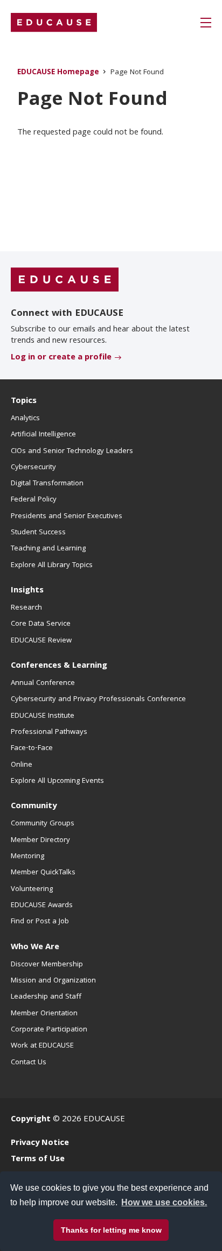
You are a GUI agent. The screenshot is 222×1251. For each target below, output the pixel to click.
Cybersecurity (33, 467)
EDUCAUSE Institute (42, 716)
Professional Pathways (49, 732)
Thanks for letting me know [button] (111, 1230)
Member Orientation (44, 1014)
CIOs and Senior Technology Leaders (72, 451)
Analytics (25, 419)
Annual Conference (43, 683)
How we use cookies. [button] (164, 1202)
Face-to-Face (32, 748)
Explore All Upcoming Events (57, 781)
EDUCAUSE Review (41, 641)
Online (21, 765)
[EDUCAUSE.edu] (54, 22)
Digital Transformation (47, 484)
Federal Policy (34, 500)
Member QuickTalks (43, 873)
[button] (206, 22)
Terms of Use (38, 1160)
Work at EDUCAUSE (42, 1046)
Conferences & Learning (59, 666)
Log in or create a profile (61, 358)
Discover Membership (47, 965)
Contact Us (28, 1063)
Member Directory (40, 840)
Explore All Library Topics (52, 565)
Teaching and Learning (48, 549)
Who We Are (35, 948)
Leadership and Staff (46, 997)
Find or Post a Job (40, 922)
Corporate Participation (49, 1030)
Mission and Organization (53, 981)
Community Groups (42, 824)
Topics (24, 401)
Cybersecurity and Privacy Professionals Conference (98, 699)
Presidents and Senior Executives (66, 516)
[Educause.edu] (65, 280)
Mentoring (27, 857)
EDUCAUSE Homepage (58, 73)
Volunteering (32, 889)
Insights (27, 591)
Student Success (38, 533)
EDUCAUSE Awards (42, 905)
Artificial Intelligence (43, 435)
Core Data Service (41, 624)
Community (34, 807)
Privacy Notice (40, 1143)
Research (26, 608)
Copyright (31, 1120)
